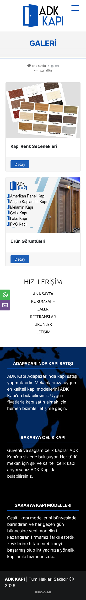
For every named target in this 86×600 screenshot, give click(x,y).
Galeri (43, 309)
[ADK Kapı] (43, 15)
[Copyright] (43, 592)
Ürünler (43, 324)
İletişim (43, 332)
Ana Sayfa (43, 293)
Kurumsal (41, 301)
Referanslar (43, 316)
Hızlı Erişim (43, 282)
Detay (20, 164)
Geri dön (46, 70)
